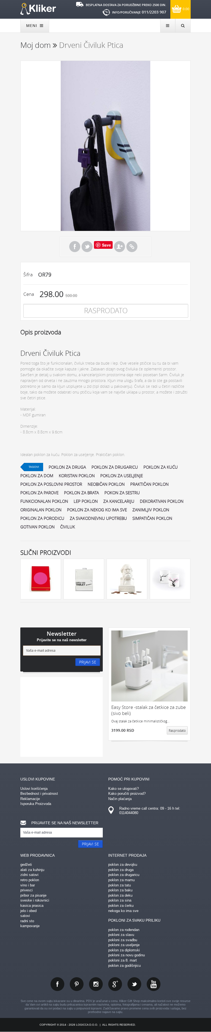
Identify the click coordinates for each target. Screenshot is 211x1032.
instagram (96, 984)
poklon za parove (39, 492)
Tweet (87, 246)
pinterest (77, 984)
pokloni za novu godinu (126, 955)
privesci (26, 890)
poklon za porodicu (42, 518)
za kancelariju (118, 501)
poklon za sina (119, 900)
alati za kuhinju (32, 870)
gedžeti (26, 864)
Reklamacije (30, 799)
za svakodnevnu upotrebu (98, 518)
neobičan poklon (106, 484)
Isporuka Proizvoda (35, 804)
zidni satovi (29, 875)
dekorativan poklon (162, 501)
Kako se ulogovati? (123, 789)
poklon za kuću (160, 467)
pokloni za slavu (121, 935)
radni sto (27, 921)
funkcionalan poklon (44, 501)
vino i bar (27, 885)
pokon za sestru (122, 492)
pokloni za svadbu (122, 940)
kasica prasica (31, 905)
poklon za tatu (119, 885)
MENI (32, 25)
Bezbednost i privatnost (39, 793)
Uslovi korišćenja (34, 789)
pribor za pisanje (33, 895)
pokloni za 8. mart (122, 960)
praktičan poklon (149, 484)
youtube (153, 984)
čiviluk (67, 526)
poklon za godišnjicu (124, 965)
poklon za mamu (121, 880)
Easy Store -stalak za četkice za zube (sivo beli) (148, 710)
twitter (134, 984)
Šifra (28, 274)
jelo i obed (28, 911)
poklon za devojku (122, 864)
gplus (115, 984)
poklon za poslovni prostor (51, 484)
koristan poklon (77, 475)
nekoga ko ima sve (123, 911)
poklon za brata (81, 492)
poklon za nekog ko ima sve (97, 509)
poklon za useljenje (121, 475)
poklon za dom (36, 475)
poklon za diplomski (124, 950)
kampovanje (30, 926)
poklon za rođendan (123, 930)
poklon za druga (67, 467)
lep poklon (86, 501)
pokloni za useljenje (124, 945)
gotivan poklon (37, 526)
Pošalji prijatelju (119, 246)
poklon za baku (120, 890)
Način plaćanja (120, 799)
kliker (38, 9)
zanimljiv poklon (150, 509)
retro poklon (29, 880)
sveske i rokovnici (34, 900)
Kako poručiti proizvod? (127, 793)
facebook (57, 984)
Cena (28, 294)
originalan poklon (41, 509)
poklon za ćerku (121, 905)
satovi (25, 916)
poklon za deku (120, 895)
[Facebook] (74, 246)
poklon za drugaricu (114, 467)
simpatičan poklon (152, 518)
